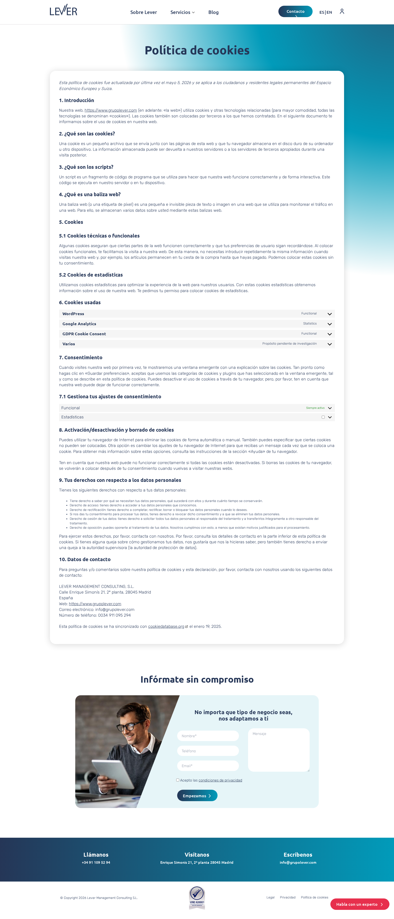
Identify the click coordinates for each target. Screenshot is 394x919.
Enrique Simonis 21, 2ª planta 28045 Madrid (196, 862)
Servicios (180, 12)
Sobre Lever (143, 12)
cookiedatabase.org (166, 626)
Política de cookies (314, 897)
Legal (271, 897)
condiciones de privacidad (220, 780)
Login (339, 19)
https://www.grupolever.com (111, 110)
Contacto (296, 11)
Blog (213, 12)
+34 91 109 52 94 (96, 862)
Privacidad (288, 897)
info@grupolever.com (298, 862)
